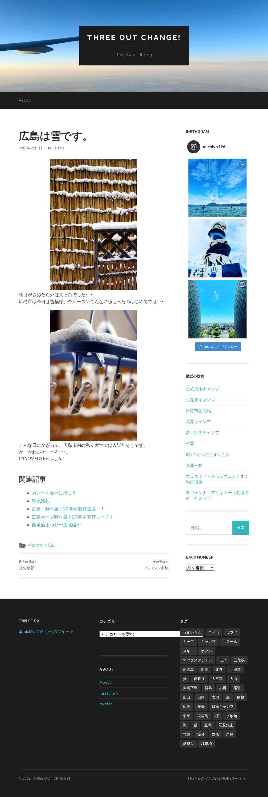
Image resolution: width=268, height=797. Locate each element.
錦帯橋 (206, 743)
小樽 (222, 687)
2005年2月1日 (30, 148)
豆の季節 (28, 565)
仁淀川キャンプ (200, 399)
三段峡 (239, 660)
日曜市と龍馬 (198, 410)
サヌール (230, 641)
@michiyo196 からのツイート (46, 631)
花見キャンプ (198, 421)
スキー (188, 651)
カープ (188, 641)
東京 (186, 716)
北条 (219, 669)
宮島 (208, 687)
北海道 (235, 669)
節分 (201, 734)
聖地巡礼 (41, 501)
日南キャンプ (223, 706)
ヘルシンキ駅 (157, 565)
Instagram (108, 692)
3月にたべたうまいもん (208, 454)
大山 (233, 678)
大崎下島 (190, 687)
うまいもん (192, 632)
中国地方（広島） (43, 545)
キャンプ (208, 641)
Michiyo (56, 148)
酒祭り (188, 743)
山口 (186, 697)
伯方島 (188, 669)
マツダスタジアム (197, 660)
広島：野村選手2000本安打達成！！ (68, 508)
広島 (186, 706)
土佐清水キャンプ (202, 388)
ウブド (231, 632)
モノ (223, 660)
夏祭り (199, 678)
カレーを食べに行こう (54, 492)
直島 (208, 725)
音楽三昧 (194, 465)
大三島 (217, 678)
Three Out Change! (134, 37)
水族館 (231, 716)
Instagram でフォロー (220, 346)
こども (213, 632)
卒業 (190, 443)
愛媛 (201, 706)
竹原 (186, 734)
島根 (240, 697)
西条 (215, 734)
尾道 (237, 687)
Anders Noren (220, 778)
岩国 (215, 697)
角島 (229, 734)
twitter (105, 703)
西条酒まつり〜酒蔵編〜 (56, 524)
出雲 (204, 669)
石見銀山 (226, 725)
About (25, 100)
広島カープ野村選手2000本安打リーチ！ (73, 517)
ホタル (206, 651)
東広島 (202, 716)
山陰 (201, 697)
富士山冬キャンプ (202, 432)
